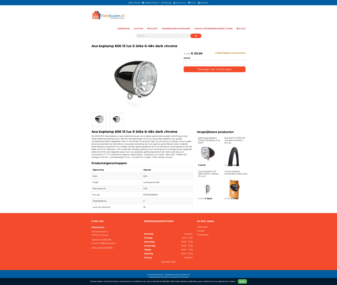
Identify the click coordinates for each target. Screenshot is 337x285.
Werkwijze (124, 28)
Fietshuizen (202, 227)
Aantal (187, 58)
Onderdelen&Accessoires (176, 28)
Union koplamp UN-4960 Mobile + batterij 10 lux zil (208, 173)
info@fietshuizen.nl (151, 3)
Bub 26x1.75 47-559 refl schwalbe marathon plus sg (235, 140)
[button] (195, 36)
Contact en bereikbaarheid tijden (213, 28)
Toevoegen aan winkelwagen (214, 69)
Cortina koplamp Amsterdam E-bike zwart (235, 172)
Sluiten (242, 281)
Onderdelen (203, 234)
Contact (201, 231)
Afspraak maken (168, 262)
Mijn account (180, 3)
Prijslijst (152, 28)
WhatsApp (167, 3)
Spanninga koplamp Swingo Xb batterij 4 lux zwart (209, 140)
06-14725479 (135, 3)
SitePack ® (185, 275)
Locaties (138, 28)
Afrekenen (204, 3)
